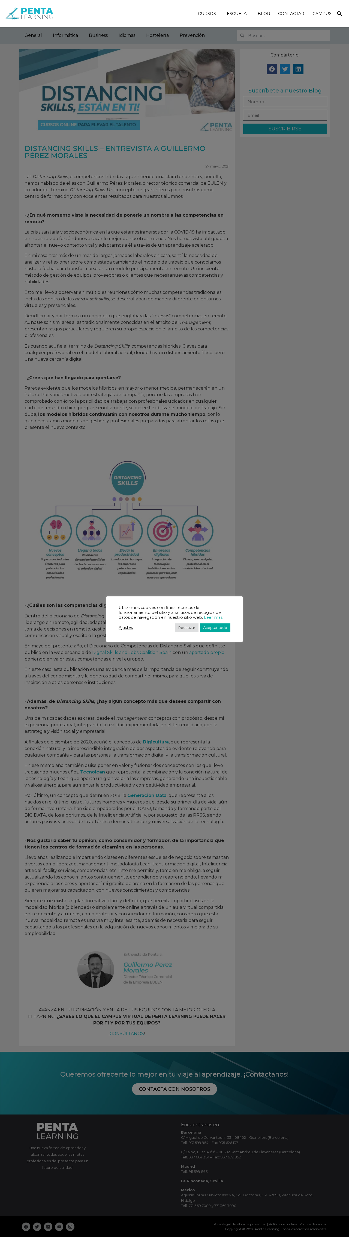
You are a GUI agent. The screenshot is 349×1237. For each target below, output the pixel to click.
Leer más (213, 617)
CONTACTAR (291, 13)
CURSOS (207, 13)
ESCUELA (237, 13)
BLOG (264, 13)
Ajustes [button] (126, 627)
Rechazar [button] (186, 627)
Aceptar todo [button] (215, 627)
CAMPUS (322, 13)
